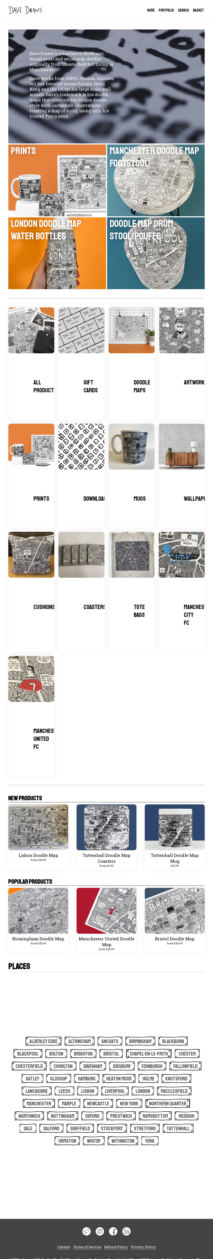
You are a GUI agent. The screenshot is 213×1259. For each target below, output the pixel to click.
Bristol (111, 1054)
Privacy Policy (143, 1247)
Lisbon (87, 1091)
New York (129, 1103)
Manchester (39, 1103)
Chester (187, 1054)
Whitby (94, 1141)
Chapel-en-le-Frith (149, 1054)
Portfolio (166, 10)
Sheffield (80, 1128)
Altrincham (79, 1041)
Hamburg (86, 1078)
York (150, 1141)
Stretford (145, 1128)
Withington (122, 1141)
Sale (28, 1128)
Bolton (56, 1054)
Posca (51, 116)
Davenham (92, 1066)
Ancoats (110, 1041)
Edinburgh (152, 1066)
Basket (198, 10)
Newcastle (98, 1103)
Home (151, 10)
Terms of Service (87, 1247)
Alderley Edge (43, 1041)
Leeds (64, 1091)
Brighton (83, 1054)
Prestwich (121, 1116)
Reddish (186, 1116)
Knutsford (176, 1078)
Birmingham (140, 1041)
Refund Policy (116, 1247)
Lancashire (37, 1091)
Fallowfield (185, 1066)
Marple (69, 1103)
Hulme (148, 1078)
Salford (51, 1128)
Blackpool (27, 1054)
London (143, 1091)
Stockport (112, 1128)
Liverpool (115, 1091)
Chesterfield (29, 1066)
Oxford (92, 1116)
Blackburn (173, 1041)
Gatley (32, 1078)
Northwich (29, 1116)
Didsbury (122, 1066)
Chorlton (63, 1066)
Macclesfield (174, 1091)
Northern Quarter (167, 1103)
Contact (63, 1247)
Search (183, 10)
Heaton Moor (119, 1078)
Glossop (58, 1078)
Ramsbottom (155, 1116)
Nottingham (62, 1116)
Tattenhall (178, 1128)
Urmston (67, 1141)
